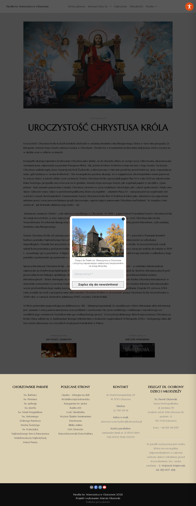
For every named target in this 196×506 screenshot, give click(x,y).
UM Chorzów (75, 429)
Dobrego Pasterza (30, 420)
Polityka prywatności (98, 502)
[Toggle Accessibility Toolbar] (189, 6)
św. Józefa (30, 407)
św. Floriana (30, 399)
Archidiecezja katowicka (75, 399)
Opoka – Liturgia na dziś (76, 395)
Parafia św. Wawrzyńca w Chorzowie (20, 6)
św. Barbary (30, 395)
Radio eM (75, 407)
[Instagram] (100, 487)
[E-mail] (91, 487)
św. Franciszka (30, 429)
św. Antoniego (30, 416)
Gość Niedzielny (75, 412)
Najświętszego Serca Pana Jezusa (30, 433)
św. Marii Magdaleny (30, 412)
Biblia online (75, 425)
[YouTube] (104, 487)
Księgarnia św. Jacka (75, 403)
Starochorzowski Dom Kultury (75, 433)
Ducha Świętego (30, 425)
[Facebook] (96, 487)
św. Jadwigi (30, 403)
